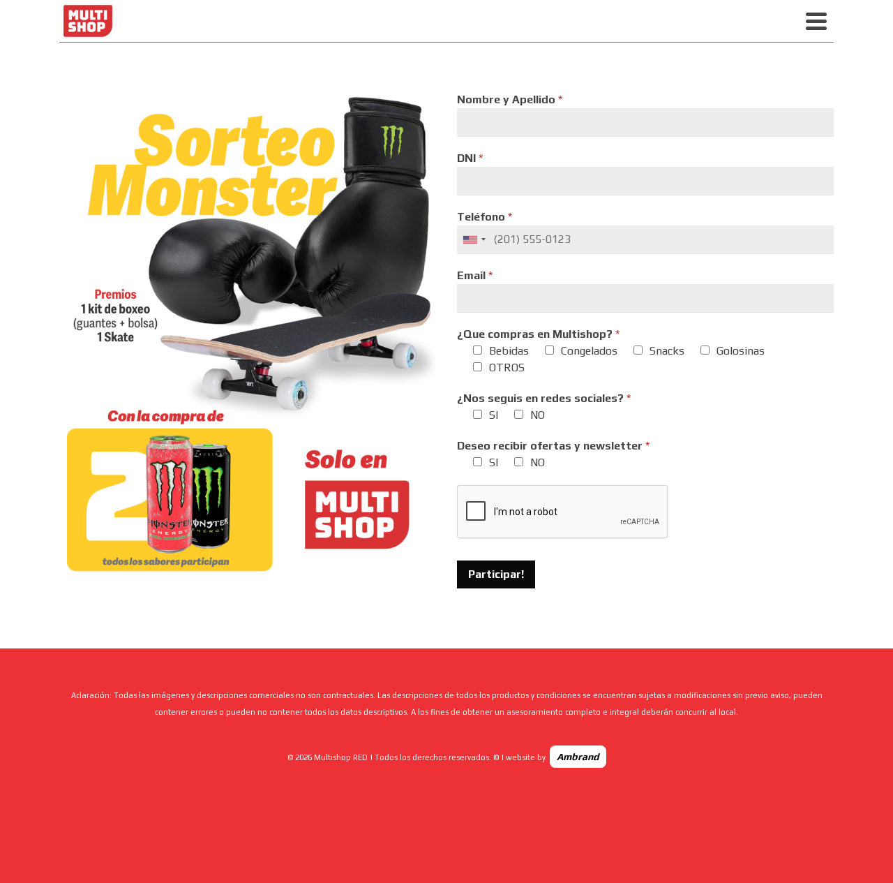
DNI (470, 158)
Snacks (667, 350)
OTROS (507, 367)
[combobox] (474, 239)
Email (475, 275)
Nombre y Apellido (509, 99)
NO (537, 415)
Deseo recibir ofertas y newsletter (553, 445)
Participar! (496, 574)
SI (493, 415)
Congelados (589, 350)
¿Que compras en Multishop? (538, 334)
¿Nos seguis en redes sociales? (544, 398)
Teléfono (484, 216)
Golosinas (740, 350)
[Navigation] (816, 21)
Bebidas (509, 350)
